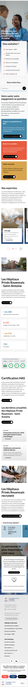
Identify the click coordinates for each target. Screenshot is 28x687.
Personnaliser (22, 676)
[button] (8, 249)
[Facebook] (11, 661)
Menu (22, 683)
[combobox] (14, 88)
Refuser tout (5, 676)
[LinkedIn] (16, 661)
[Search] (24, 88)
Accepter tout (13, 676)
